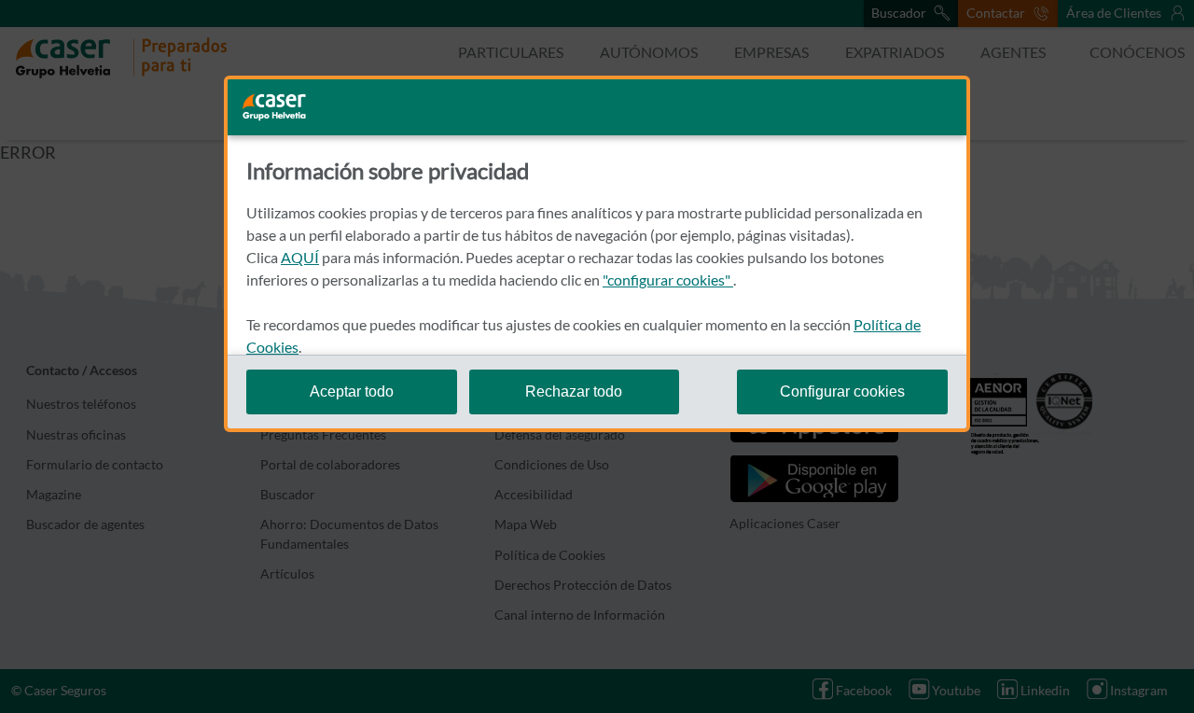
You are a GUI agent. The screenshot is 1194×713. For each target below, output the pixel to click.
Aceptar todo (352, 391)
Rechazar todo (573, 391)
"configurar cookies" (668, 279)
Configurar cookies (842, 391)
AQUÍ (300, 257)
